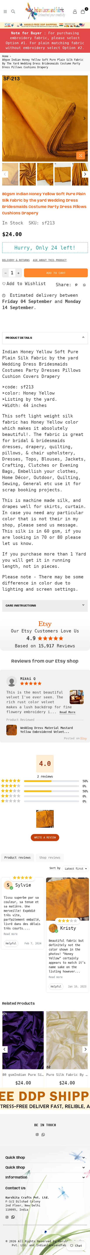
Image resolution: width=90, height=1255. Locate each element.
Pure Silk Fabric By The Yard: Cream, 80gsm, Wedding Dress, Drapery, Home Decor (67, 1075)
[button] (45, 819)
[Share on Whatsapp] (85, 285)
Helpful (11, 943)
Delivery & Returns (16, 260)
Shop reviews (49, 857)
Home (5, 56)
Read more (10, 934)
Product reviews (17, 857)
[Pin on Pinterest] (76, 285)
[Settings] (75, 11)
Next (84, 118)
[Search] (13, 11)
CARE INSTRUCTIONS (21, 605)
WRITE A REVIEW (45, 837)
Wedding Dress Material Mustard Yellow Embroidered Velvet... (46, 730)
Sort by (55, 868)
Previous (5, 118)
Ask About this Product (50, 260)
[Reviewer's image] (77, 701)
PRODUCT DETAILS (19, 338)
